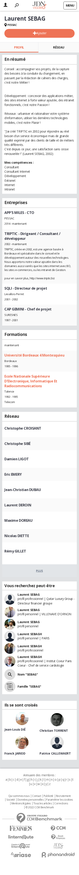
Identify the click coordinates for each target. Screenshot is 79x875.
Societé (10, 799)
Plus (39, 571)
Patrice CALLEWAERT (55, 753)
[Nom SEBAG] (9, 674)
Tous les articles (42, 803)
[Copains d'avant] (21, 846)
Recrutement (63, 796)
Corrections (61, 803)
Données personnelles (30, 799)
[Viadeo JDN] (58, 846)
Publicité (48, 796)
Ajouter (41, 33)
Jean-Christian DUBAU (22, 489)
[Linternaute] (21, 837)
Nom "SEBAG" (28, 674)
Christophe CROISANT (22, 428)
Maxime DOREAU (18, 520)
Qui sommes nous (19, 796)
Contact (36, 796)
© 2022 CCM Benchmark (39, 807)
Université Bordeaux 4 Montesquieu (34, 355)
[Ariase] (21, 854)
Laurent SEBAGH (30, 634)
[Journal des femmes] (21, 828)
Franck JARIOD (14, 753)
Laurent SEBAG (29, 594)
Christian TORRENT (54, 730)
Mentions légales (21, 803)
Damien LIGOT (16, 459)
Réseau (58, 47)
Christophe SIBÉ (17, 443)
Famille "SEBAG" (29, 686)
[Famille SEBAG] (9, 686)
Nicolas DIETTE (16, 535)
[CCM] (58, 828)
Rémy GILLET (15, 551)
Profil (19, 47)
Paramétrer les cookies (59, 799)
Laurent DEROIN (17, 505)
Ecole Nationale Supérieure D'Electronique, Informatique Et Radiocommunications (30, 381)
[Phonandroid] (58, 854)
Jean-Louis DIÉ (14, 729)
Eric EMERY (13, 474)
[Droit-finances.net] (58, 837)
